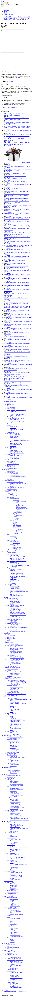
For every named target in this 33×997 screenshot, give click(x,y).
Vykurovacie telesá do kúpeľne (17, 631)
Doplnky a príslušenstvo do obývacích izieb (20, 699)
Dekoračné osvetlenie (15, 738)
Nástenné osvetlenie (14, 743)
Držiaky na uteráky (14, 608)
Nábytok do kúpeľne (12, 598)
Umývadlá (12, 626)
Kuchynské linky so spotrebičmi (17, 558)
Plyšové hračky (16, 495)
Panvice (12, 940)
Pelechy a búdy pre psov (22, 538)
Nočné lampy (13, 745)
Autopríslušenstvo (11, 461)
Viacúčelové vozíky (11, 893)
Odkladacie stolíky (11, 638)
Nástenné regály (11, 637)
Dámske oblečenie (14, 541)
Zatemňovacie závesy (15, 879)
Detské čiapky (16, 545)
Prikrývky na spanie (21, 507)
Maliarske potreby (11, 466)
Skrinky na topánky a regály (13, 692)
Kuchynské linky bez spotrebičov (18, 556)
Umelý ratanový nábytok (16, 987)
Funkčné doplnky (11, 944)
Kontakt (6, 990)
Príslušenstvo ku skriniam (16, 816)
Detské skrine (13, 441)
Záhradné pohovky (14, 976)
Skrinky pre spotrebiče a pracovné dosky (20, 565)
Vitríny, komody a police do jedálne (15, 659)
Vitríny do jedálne (14, 665)
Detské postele (13, 437)
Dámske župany (17, 543)
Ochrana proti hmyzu (12, 468)
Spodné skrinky (13, 566)
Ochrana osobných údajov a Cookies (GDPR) (15, 991)
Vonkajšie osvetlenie (12, 755)
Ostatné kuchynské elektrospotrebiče (19, 576)
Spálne (5, 774)
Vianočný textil (13, 773)
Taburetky (15, 533)
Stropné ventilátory (11, 753)
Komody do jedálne (14, 660)
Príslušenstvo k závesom (16, 875)
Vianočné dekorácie (14, 771)
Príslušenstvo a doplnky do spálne (15, 810)
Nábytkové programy (15, 725)
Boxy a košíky (10, 882)
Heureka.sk (6, 491)
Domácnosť (6, 469)
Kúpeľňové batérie (14, 624)
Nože (11, 922)
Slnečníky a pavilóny (12, 954)
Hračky (11, 494)
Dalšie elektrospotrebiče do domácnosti (19, 483)
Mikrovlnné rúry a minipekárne (17, 574)
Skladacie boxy (13, 886)
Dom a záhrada (10, 497)
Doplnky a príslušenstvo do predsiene (16, 680)
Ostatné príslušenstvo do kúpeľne (18, 613)
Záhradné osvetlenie (11, 969)
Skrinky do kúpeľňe (15, 602)
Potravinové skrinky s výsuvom (17, 563)
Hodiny (8, 403)
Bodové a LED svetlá (15, 742)
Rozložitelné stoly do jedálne (17, 658)
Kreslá (8, 705)
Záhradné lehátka (14, 975)
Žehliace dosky (13, 477)
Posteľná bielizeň (20, 505)
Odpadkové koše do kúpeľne (17, 612)
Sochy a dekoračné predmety (17, 421)
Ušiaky (11, 712)
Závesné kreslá (13, 979)
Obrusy (11, 840)
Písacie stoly (7, 10)
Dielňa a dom (7, 459)
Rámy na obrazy (11, 407)
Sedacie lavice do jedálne (16, 652)
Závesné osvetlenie (14, 750)
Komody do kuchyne (15, 586)
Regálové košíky (14, 885)
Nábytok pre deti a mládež (13, 433)
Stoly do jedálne (11, 655)
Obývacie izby (7, 696)
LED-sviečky (13, 411)
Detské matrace (10, 432)
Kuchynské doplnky (12, 907)
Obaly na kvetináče (11, 404)
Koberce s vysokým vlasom (16, 825)
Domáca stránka (8, 17)
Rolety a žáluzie (11, 832)
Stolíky (14, 527)
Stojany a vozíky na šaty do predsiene (19, 683)
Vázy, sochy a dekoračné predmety (15, 418)
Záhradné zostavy (11, 982)
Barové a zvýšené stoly (15, 656)
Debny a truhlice (14, 883)
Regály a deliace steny (15, 728)
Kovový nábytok (14, 986)
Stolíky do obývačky (12, 731)
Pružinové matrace (14, 793)
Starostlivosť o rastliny (15, 957)
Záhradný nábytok (8, 950)
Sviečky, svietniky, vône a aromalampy (16, 410)
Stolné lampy (13, 748)
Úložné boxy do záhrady (16, 965)
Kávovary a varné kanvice (16, 573)
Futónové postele (14, 803)
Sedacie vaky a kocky (15, 709)
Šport (8, 946)
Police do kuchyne (14, 587)
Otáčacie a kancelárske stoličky (14, 671)
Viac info (11, 81)
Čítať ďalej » (18, 77)
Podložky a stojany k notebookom (15, 550)
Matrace (15, 522)
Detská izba (6, 423)
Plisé (11, 834)
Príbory (8, 919)
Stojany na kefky (20, 515)
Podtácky (12, 900)
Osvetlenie (15, 516)
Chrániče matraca (14, 861)
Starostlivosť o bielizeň (12, 472)
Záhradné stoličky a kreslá (16, 978)
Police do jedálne (14, 662)
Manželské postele (14, 806)
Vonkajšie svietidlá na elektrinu (17, 757)
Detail (7, 116)
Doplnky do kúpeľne (15, 606)
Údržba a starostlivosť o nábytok (18, 703)
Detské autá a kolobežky (16, 455)
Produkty (15, 17)
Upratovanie (10, 479)
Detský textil (13, 428)
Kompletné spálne (11, 777)
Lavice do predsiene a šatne (16, 687)
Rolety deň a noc (14, 836)
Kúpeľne (6, 597)
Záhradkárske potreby (12, 955)
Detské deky (13, 448)
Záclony (12, 878)
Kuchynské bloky (14, 555)
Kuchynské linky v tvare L (16, 559)
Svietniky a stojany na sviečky (17, 414)
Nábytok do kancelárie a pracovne (12, 667)
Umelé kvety (10, 417)
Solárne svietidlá (14, 756)
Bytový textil (16, 500)
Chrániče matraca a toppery (13, 775)
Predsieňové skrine (14, 688)
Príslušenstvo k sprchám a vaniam (18, 615)
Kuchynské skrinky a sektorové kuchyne (17, 17)
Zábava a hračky (11, 454)
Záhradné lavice (14, 973)
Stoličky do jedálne (14, 653)
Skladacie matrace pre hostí (16, 795)
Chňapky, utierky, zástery (16, 839)
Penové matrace (13, 792)
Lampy (17, 518)
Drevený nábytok (14, 985)
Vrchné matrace (13, 796)
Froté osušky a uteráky (15, 609)
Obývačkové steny (11, 713)
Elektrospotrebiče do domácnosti (15, 482)
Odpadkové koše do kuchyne (17, 595)
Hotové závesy (13, 874)
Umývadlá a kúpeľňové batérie (14, 623)
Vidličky (12, 925)
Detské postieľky (14, 426)
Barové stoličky (7, 8)
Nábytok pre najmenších (16, 444)
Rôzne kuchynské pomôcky (16, 914)
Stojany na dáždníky (15, 684)
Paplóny (12, 863)
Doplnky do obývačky (12, 698)
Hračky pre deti (13, 457)
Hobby (8, 534)
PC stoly (18, 530)
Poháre (8, 917)
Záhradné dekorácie (14, 968)
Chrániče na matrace (21, 501)
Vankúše (6, 13)
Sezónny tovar (7, 767)
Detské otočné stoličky (15, 435)
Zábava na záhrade (14, 458)
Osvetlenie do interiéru (12, 741)
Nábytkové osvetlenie (15, 701)
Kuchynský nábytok (12, 584)
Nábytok (12, 520)
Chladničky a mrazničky (16, 569)
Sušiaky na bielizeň (14, 475)
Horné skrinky (13, 562)
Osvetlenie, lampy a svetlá (10, 735)
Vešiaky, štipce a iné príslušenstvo (18, 476)
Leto (8, 768)
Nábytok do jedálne (8, 642)
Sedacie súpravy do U (15, 721)
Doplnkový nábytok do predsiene (18, 681)
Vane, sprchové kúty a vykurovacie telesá (17, 627)
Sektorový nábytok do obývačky (15, 723)
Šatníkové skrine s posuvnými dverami (19, 820)
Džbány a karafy (14, 928)
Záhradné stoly (10, 980)
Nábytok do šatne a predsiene (11, 678)
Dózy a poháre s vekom (15, 911)
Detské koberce (13, 450)
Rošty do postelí (17, 525)
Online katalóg (7, 993)
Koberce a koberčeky (18, 512)
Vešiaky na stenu (14, 691)
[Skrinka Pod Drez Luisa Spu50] (12, 52)
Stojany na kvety (11, 408)
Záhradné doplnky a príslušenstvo (15, 960)
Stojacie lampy (13, 746)
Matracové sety (13, 791)
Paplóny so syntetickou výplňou (20, 864)
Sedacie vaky (13, 446)
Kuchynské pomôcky (12, 908)
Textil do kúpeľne (11, 845)
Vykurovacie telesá (14, 967)
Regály (8, 640)
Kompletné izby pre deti (15, 443)
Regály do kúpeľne (14, 601)
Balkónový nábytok (8, 14)
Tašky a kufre (10, 949)
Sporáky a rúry (13, 579)
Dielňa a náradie (11, 465)
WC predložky (13, 622)
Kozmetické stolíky (11, 635)
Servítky (12, 903)
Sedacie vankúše (14, 858)
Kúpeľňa (15, 514)
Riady (8, 926)
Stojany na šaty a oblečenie (16, 784)
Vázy (11, 422)
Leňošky (12, 716)
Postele (5, 11)
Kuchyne (20, 17)
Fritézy (11, 572)
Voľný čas (6, 943)
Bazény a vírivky (11, 951)
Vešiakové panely (14, 689)
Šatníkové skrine (11, 811)
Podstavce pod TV (14, 702)
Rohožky (12, 829)
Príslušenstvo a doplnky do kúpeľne (15, 605)
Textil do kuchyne (11, 838)
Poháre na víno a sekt (15, 918)
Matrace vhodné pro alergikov (17, 789)
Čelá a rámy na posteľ (15, 802)
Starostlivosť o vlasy (12, 489)
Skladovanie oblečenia (12, 892)
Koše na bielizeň (14, 473)
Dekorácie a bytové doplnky (10, 401)
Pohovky (12, 717)
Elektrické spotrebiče (9, 480)
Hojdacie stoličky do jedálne (17, 648)
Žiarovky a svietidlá (11, 763)
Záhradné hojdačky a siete (16, 972)
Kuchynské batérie (14, 592)
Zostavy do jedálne (11, 666)
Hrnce (11, 939)
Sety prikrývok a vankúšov (22, 508)
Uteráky (18, 509)
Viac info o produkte (9, 107)
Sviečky (12, 412)
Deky (17, 502)
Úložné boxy (16, 519)
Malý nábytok (7, 633)
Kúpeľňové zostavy (14, 599)
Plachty (18, 504)
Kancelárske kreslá (14, 674)
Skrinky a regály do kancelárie (14, 677)
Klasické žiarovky (14, 760)
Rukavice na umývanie (15, 849)
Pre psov (15, 537)
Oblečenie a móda (11, 540)
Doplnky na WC (14, 620)
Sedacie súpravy (17, 526)
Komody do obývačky (15, 724)
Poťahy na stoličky (14, 842)
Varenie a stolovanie (8, 896)
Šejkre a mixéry (13, 577)
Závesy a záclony (11, 871)
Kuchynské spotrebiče (12, 568)
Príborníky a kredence (15, 663)
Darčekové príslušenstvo (13, 464)
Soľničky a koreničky (15, 906)
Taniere (11, 933)
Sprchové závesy (14, 616)
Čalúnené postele (14, 800)
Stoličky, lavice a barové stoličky (15, 645)
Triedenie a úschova (8, 881)
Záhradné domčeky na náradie (14, 958)
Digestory (12, 570)
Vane (11, 630)
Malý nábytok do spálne (12, 779)
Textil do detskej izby (12, 447)
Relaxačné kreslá (14, 707)
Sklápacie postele (14, 809)
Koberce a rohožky (11, 822)
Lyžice (11, 921)
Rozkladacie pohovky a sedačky (17, 720)
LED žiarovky (13, 761)
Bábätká (9, 425)
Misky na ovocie (14, 899)
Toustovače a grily (14, 580)
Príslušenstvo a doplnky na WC (14, 619)
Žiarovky (9, 759)
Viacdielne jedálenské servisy (17, 936)
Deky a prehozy (14, 856)
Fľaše (11, 929)
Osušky (12, 846)
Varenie (8, 937)
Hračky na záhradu (14, 961)
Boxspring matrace (14, 788)
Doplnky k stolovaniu (12, 897)
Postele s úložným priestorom (17, 807)
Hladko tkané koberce (15, 824)
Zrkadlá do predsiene (12, 695)
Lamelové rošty (10, 778)
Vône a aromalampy (15, 415)
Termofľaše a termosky (15, 935)
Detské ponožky (17, 547)
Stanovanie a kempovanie (13, 947)
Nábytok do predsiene (12, 685)
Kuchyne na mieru (11, 552)
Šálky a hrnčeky (14, 932)
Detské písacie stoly (14, 436)
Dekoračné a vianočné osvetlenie (15, 737)
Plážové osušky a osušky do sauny (18, 847)
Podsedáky (12, 964)
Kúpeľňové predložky (15, 610)
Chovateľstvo (10, 462)
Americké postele (14, 799)
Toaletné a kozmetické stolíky (17, 785)
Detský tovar (10, 493)
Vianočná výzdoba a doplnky (14, 770)
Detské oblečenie (14, 544)
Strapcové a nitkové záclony (16, 876)
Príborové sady (13, 924)
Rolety (11, 835)
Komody (9, 634)
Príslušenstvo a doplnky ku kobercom (19, 828)
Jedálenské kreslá (14, 649)
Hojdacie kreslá (13, 706)
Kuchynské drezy (14, 594)
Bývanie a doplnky (14, 498)
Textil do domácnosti (9, 821)
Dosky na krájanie (14, 910)
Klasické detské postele (18, 439)
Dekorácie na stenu (14, 419)
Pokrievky (12, 942)
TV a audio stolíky (14, 734)
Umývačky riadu (14, 581)
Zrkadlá (12, 604)
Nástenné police (14, 727)
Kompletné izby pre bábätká (16, 429)
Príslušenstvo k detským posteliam (21, 440)
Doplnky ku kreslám (15, 673)
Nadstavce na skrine (15, 813)
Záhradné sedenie (11, 971)
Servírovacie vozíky (14, 588)
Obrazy (8, 405)
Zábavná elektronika (12, 490)
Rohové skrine (13, 817)
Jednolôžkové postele (15, 804)
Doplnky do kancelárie (12, 669)
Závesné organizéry (11, 894)
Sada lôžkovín (13, 868)
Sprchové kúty (13, 628)
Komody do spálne (14, 781)
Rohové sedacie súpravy (16, 719)
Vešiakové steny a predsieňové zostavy (16, 694)
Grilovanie (9, 953)
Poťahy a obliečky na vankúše (17, 857)
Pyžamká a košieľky (18, 548)
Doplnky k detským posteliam (17, 453)
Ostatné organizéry (11, 890)
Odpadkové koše (11, 471)
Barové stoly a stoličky (12, 644)
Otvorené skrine (14, 814)
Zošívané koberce (14, 831)
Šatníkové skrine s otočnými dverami (19, 818)
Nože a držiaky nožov (15, 912)
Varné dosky (13, 583)
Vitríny (8, 641)
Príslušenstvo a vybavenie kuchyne (15, 590)
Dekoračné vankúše (14, 854)
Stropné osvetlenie (14, 749)
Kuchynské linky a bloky (13, 554)
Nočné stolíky (19, 529)
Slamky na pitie (13, 904)
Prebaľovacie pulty (14, 430)
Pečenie (9, 915)
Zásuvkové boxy (14, 889)
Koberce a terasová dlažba (16, 962)
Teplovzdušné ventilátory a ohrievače (19, 617)
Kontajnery (9, 670)
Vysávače (12, 484)
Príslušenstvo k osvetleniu (13, 752)
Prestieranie (12, 843)
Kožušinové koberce (15, 827)
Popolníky (12, 901)
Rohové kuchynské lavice (16, 651)
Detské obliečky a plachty (16, 451)
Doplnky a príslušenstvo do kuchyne (19, 591)
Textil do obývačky (11, 853)
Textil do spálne (10, 860)
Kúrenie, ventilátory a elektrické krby (16, 487)
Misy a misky (13, 931)
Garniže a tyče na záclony (16, 872)
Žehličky (12, 486)
